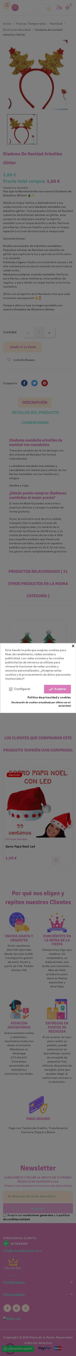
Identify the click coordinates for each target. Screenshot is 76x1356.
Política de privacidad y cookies (49, 697)
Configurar (19, 689)
